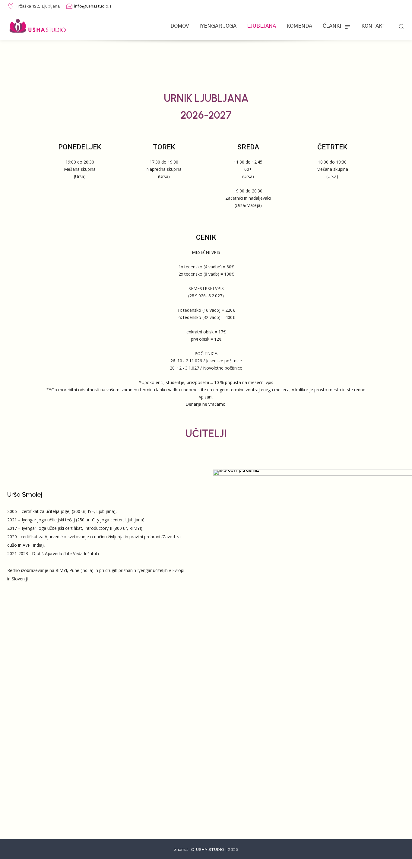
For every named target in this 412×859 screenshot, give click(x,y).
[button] (401, 26)
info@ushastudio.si (93, 6)
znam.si (181, 849)
